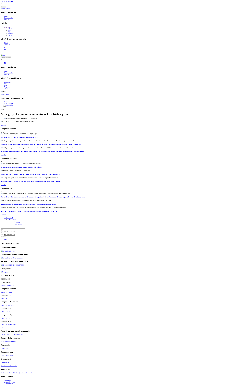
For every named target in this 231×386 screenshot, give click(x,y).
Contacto (3, 327)
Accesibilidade (8, 383)
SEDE (6, 43)
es (5, 47)
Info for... (7, 27)
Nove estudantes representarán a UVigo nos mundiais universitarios (21, 167)
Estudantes (11, 29)
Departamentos (8, 18)
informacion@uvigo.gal (7, 285)
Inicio (6, 102)
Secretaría (7, 44)
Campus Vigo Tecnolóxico (8, 324)
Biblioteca (7, 19)
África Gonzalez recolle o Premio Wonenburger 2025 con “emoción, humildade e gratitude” (28, 204)
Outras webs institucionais (8, 341)
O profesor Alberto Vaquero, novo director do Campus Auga (19, 137)
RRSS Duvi (18, 224)
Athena (10, 35)
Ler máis (3, 125)
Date (2, 231)
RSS (5, 239)
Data (2, 229)
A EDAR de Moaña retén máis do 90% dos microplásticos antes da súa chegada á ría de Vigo (29, 211)
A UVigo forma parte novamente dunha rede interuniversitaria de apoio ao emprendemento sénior (31, 181)
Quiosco (17, 222)
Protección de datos (9, 382)
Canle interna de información (9, 366)
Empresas (10, 33)
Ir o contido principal (7, 1)
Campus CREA (5, 311)
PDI (9, 32)
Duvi (13, 221)
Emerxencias (4, 348)
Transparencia (5, 362)
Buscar (3, 6)
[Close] (1, 3)
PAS (9, 30)
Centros (6, 16)
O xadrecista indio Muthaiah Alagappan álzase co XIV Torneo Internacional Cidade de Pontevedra (31, 174)
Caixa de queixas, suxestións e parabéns (12, 334)
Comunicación (8, 105)
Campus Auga (5, 298)
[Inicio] (5, 8)
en (5, 49)
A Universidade (8, 103)
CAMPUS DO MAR (7, 355)
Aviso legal (7, 380)
